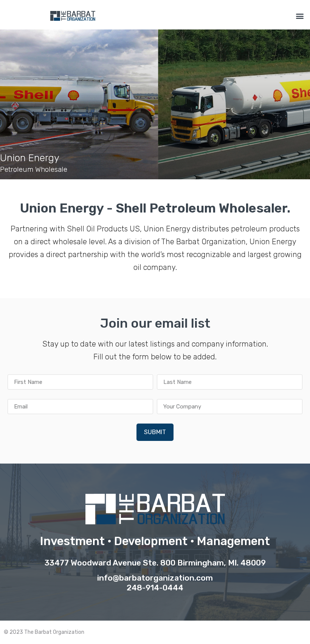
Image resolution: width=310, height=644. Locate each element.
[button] (300, 15)
